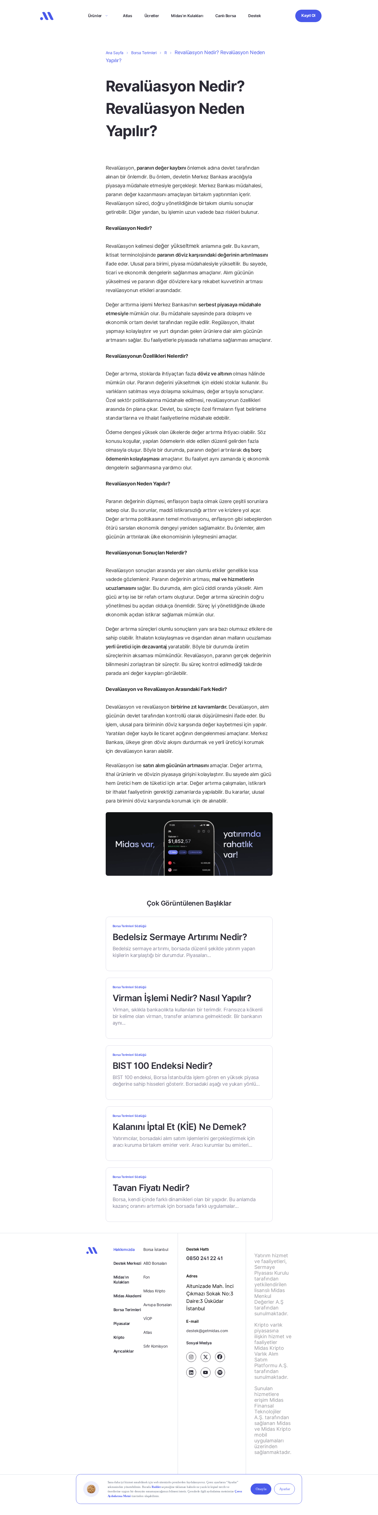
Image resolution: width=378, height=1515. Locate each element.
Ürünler (95, 15)
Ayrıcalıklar (123, 1351)
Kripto (119, 1337)
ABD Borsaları (155, 1263)
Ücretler (151, 15)
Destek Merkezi (127, 1263)
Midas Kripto (154, 1290)
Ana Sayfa (114, 52)
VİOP (147, 1318)
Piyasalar (121, 1323)
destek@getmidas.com (207, 1330)
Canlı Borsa (225, 15)
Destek (254, 15)
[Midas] (46, 16)
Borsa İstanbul (155, 1249)
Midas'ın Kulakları (121, 1279)
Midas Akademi (127, 1295)
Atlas (127, 15)
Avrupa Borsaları (157, 1304)
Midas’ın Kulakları (187, 15)
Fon (146, 1277)
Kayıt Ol (308, 15)
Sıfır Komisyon (155, 1346)
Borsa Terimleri (144, 52)
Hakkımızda (124, 1249)
